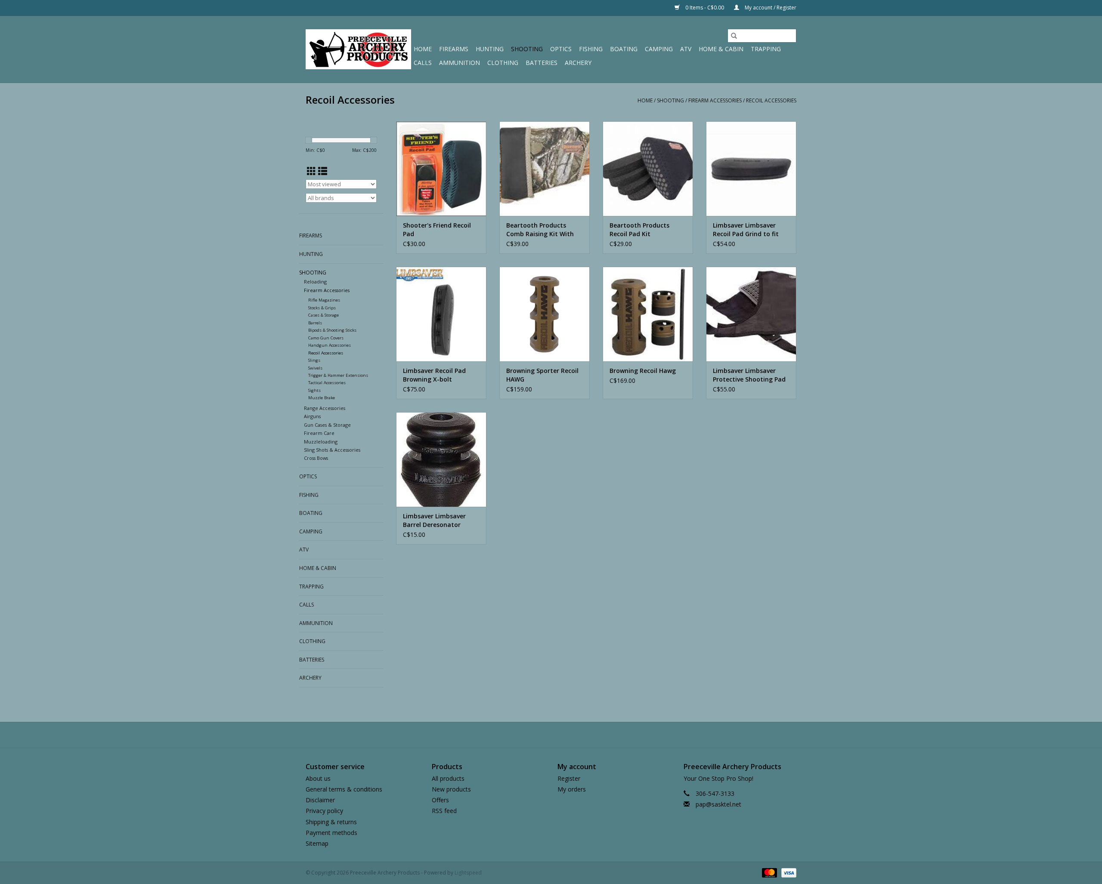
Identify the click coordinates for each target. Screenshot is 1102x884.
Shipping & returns (331, 822)
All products (448, 778)
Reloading (315, 281)
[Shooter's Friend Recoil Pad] (441, 168)
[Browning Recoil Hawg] (648, 314)
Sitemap (317, 843)
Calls (423, 63)
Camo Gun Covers (326, 338)
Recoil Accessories (771, 100)
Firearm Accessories (715, 100)
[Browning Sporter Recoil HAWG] (544, 314)
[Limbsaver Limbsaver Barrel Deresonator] (441, 459)
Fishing (591, 49)
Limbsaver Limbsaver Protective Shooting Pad (749, 375)
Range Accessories (324, 408)
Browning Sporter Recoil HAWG (542, 375)
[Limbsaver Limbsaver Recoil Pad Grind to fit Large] (751, 168)
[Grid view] (311, 171)
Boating (624, 49)
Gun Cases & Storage (327, 425)
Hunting (490, 49)
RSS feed (444, 811)
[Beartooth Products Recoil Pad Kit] (648, 168)
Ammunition (459, 63)
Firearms (453, 49)
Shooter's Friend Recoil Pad (437, 229)
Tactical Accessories (327, 382)
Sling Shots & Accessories (332, 450)
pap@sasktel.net (718, 804)
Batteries (541, 63)
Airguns (312, 416)
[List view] (322, 171)
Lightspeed (468, 872)
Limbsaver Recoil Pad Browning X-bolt (434, 375)
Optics (561, 49)
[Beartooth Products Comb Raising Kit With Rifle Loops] (544, 168)
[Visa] (787, 872)
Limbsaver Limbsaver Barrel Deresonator (434, 520)
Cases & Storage (323, 315)
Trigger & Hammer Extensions (338, 375)
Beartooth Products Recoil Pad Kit (639, 229)
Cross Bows (316, 458)
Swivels (315, 368)
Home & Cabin (721, 49)
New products (451, 789)
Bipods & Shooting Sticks (332, 330)
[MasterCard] (768, 872)
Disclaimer (320, 800)
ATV (685, 49)
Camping (659, 49)
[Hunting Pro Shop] (358, 49)
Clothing (502, 63)
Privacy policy (324, 811)
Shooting (527, 49)
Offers (440, 800)
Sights (314, 390)
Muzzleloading (320, 441)
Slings (314, 360)
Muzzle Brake (321, 397)
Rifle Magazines (324, 300)
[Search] (733, 36)
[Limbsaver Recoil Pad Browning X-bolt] (441, 314)
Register (568, 778)
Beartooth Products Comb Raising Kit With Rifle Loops (540, 229)
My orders (571, 789)
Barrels (315, 323)
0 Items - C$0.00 (704, 7)
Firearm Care (319, 433)
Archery (578, 63)
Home (423, 49)
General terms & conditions (344, 789)
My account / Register (769, 7)
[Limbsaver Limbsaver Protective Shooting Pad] (751, 314)
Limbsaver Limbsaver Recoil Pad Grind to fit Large (746, 229)
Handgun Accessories (329, 345)
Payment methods (331, 833)
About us (318, 778)
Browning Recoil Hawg (643, 371)
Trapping (766, 49)
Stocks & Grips (322, 308)
